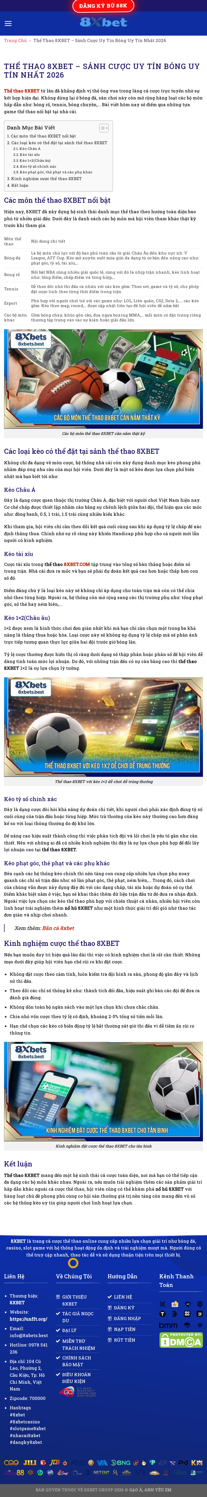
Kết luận (20, 185)
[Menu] (8, 23)
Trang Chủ (15, 40)
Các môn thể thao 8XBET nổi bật (43, 136)
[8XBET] (103, 23)
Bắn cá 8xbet (58, 928)
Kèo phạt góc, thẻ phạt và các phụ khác (56, 172)
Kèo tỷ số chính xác (38, 166)
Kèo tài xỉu (30, 154)
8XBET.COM (77, 564)
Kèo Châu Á (30, 148)
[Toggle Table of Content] (101, 128)
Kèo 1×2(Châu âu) (34, 160)
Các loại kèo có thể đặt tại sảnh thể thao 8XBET (59, 142)
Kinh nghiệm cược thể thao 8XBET (46, 178)
